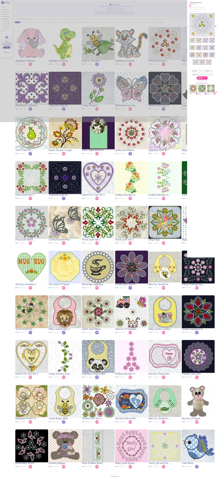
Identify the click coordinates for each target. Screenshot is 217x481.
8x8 (195, 70)
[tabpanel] (193, 89)
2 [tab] (202, 95)
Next (215, 26)
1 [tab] (200, 95)
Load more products (115, 476)
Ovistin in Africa (192, 4)
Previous (188, 26)
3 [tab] (203, 95)
